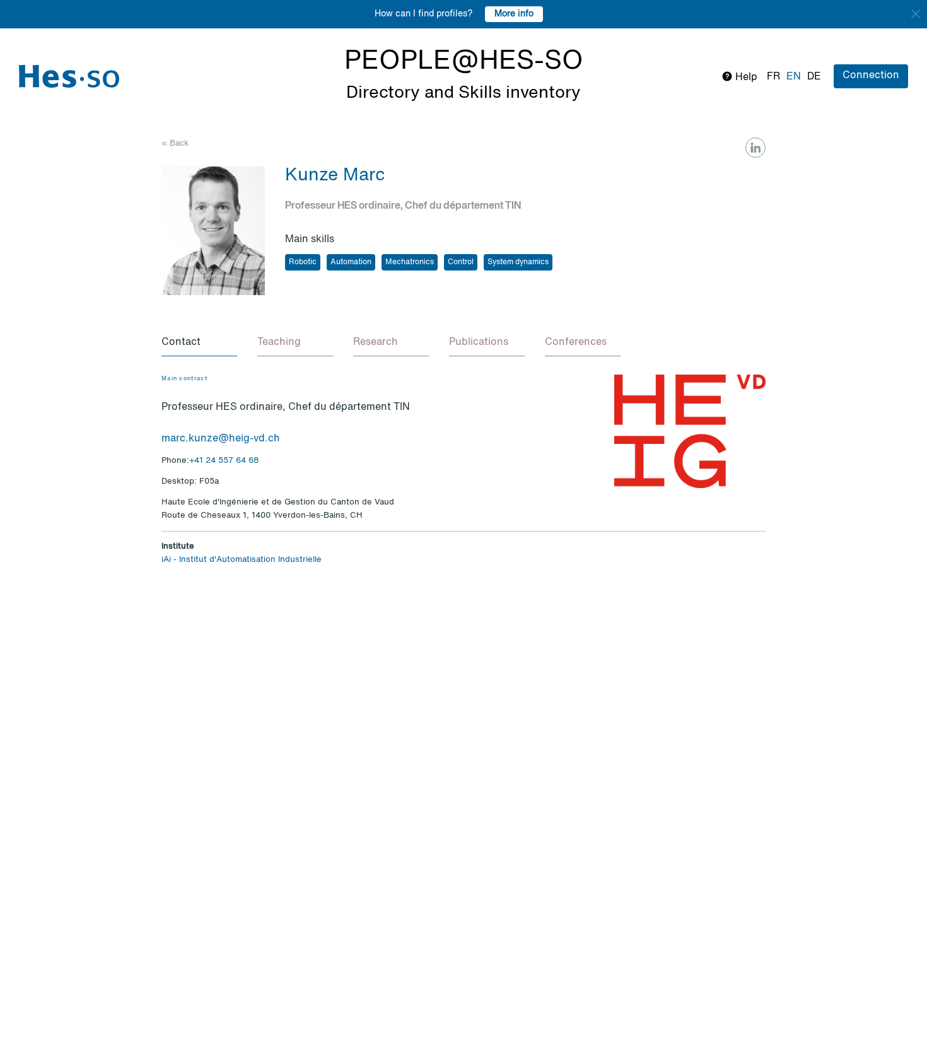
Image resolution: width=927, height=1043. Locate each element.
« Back (175, 143)
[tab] (199, 343)
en (793, 77)
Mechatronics (409, 262)
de (814, 77)
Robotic (303, 262)
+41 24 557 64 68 (224, 461)
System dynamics (518, 262)
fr (773, 77)
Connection (870, 76)
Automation (350, 262)
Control (461, 262)
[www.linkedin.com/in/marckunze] (755, 147)
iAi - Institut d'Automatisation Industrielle (241, 560)
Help (745, 78)
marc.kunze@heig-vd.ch (220, 439)
